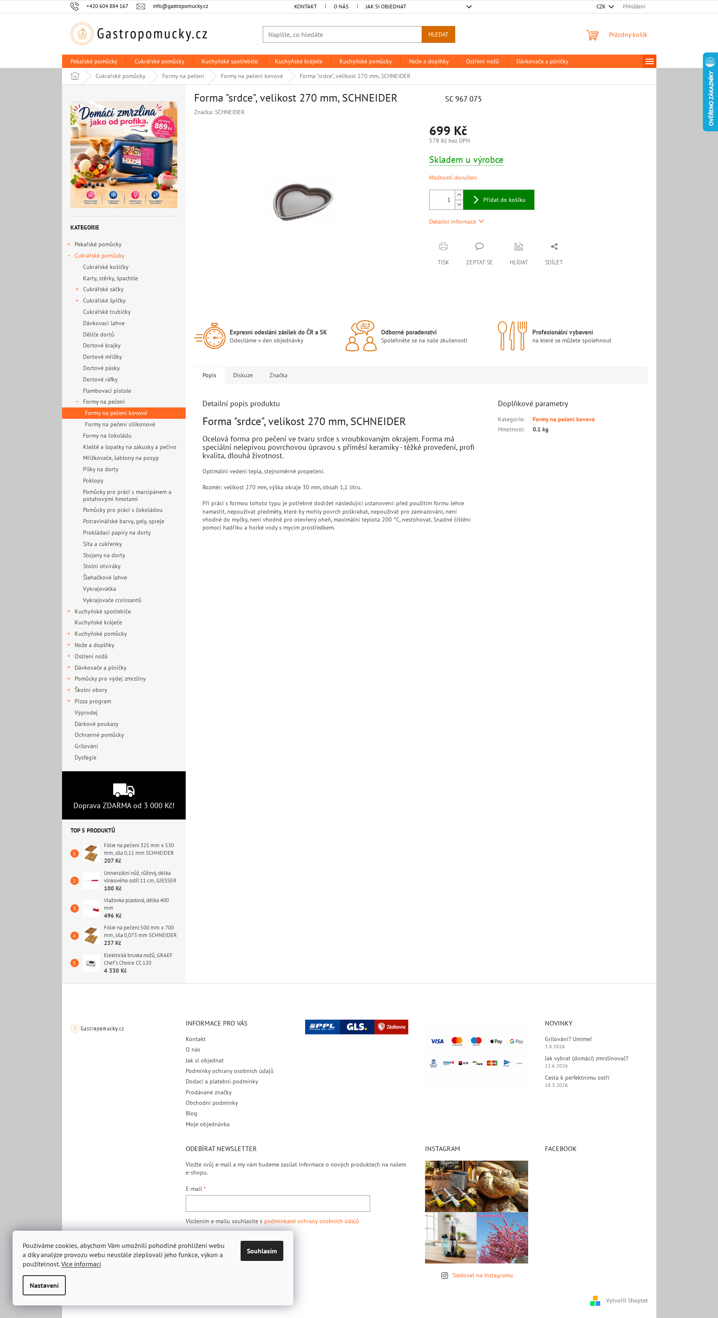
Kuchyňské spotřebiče (103, 611)
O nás (341, 6)
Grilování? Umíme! (568, 1039)
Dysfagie (85, 757)
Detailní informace (452, 221)
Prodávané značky (209, 1092)
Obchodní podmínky (212, 1103)
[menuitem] (94, 61)
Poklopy (93, 480)
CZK (601, 6)
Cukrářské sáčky (103, 289)
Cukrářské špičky (104, 300)
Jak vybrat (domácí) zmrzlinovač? (586, 1058)
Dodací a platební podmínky (222, 1081)
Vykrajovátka (99, 588)
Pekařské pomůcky (98, 244)
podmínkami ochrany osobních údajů (311, 1221)
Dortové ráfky (100, 379)
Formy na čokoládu (107, 435)
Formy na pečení (104, 401)
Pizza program (93, 701)
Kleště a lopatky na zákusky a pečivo (129, 447)
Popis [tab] (209, 375)
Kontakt (305, 6)
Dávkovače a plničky (101, 667)
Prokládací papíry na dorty (117, 532)
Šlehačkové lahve (105, 577)
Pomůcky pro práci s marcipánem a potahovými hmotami (127, 495)
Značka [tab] (279, 375)
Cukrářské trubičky (107, 312)
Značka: (219, 112)
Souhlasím (262, 1251)
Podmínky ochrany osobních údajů (230, 1071)
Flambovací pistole (107, 390)
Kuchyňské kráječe (98, 622)
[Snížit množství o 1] (459, 204)
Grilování (86, 746)
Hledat (438, 34)
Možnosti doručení (453, 177)
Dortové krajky (102, 345)
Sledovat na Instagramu (482, 1275)
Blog (191, 1113)
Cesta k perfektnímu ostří (577, 1077)
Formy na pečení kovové (116, 413)
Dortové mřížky (102, 356)
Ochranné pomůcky (99, 735)
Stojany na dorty (104, 555)
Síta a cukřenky (102, 544)
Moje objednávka (208, 1124)
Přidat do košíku (504, 200)
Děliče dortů (98, 334)
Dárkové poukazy (96, 724)
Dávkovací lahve (103, 323)
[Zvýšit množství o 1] (459, 195)
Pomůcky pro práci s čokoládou (123, 510)
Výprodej (86, 712)
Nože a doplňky (94, 645)
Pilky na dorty (101, 469)
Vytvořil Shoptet (627, 1300)
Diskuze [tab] (243, 375)
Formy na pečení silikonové (120, 424)
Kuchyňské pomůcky (101, 633)
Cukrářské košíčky (106, 267)
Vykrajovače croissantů (112, 600)
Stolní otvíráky (102, 566)
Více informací (81, 1264)
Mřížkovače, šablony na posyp (121, 458)
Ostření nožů (91, 656)
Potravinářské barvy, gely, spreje (123, 521)
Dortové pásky (101, 368)
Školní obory (91, 690)
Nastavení (44, 1285)
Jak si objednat (385, 6)
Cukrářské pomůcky (99, 255)
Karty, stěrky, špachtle (110, 278)
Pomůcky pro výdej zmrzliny (110, 678)
